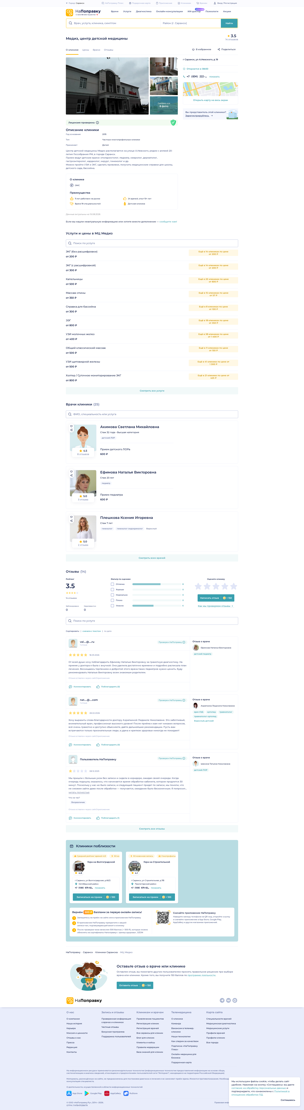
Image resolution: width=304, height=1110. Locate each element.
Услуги (127, 11)
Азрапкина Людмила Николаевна (218, 706)
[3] (72, 593)
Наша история (74, 1023)
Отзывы (108, 49)
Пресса (70, 1042)
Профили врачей (215, 1033)
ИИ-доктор (194, 11)
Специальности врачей (218, 1018)
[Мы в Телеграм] (222, 1000)
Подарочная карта (181, 1062)
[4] (74, 593)
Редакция (71, 1047)
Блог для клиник (145, 1037)
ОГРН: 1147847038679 (77, 1105)
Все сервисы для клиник (149, 1033)
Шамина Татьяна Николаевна (215, 764)
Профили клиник (215, 1037)
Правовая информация (226, 1102)
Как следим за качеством (184, 1041)
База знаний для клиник (149, 1052)
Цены (85, 49)
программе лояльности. (202, 975)
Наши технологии (180, 1036)
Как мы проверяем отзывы (214, 606)
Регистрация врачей (147, 1028)
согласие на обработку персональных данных (259, 1088)
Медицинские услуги (217, 1028)
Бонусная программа (112, 1031)
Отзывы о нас (73, 1037)
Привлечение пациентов (150, 1018)
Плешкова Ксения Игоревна (126, 518)
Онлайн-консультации (169, 11)
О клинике (177, 1018)
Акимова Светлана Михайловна (129, 427)
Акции (227, 11)
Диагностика (143, 11)
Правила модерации (147, 1047)
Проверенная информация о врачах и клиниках (116, 1020)
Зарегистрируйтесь (197, 115)
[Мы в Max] (235, 1000)
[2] (69, 593)
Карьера (71, 1028)
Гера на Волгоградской (101, 862)
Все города (212, 1042)
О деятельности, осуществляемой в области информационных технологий (104, 1087)
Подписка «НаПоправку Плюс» (184, 1048)
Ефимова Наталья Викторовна (128, 472)
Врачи (114, 11)
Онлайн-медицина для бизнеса (183, 1056)
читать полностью (79, 792)
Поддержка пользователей (116, 1036)
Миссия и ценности (77, 1033)
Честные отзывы (110, 1027)
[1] (67, 593)
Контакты (71, 1052)
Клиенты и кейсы (145, 1042)
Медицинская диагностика (221, 1023)
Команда (176, 1023)
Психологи (212, 11)
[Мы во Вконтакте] (228, 1000)
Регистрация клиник (147, 1023)
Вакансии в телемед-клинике (182, 1030)
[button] (113, 23)
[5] (77, 593)
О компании (73, 1018)
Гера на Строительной (157, 862)
